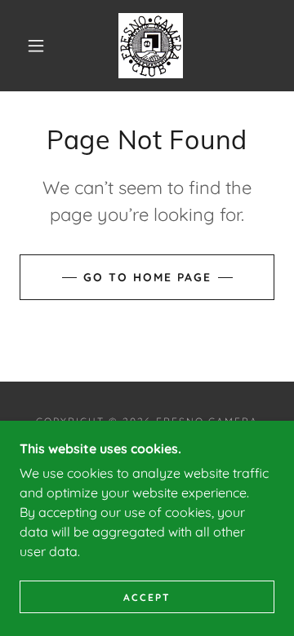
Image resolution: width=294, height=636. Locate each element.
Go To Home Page (147, 277)
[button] (36, 45)
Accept (147, 597)
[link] (150, 45)
